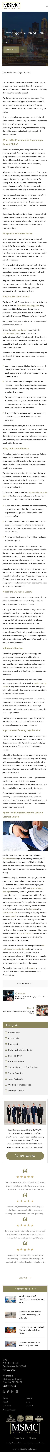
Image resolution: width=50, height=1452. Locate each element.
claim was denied (19, 330)
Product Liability (16, 1061)
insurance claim (9, 858)
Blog (28, 1402)
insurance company (11, 333)
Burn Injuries (14, 1032)
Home (6, 43)
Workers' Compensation (19, 1084)
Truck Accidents (15, 1079)
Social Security (15, 1073)
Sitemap (32, 1438)
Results (29, 1398)
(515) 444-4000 (9, 1370)
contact (31, 968)
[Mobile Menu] (47, 6)
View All (23, 1277)
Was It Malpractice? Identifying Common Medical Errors (31, 1299)
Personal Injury (15, 1055)
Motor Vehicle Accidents (20, 1050)
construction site (10, 912)
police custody (25, 933)
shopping (32, 909)
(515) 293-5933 (27, 1155)
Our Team (7, 1406)
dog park (12, 916)
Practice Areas (9, 1410)
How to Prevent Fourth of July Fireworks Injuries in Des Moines (32, 1330)
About (5, 1402)
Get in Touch (11, 49)
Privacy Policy (19, 1438)
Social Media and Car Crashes (23, 1067)
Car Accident (14, 1038)
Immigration (14, 1044)
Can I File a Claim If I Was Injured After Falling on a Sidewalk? (30, 1314)
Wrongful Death (16, 1090)
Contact (29, 1406)
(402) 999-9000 (9, 1386)
